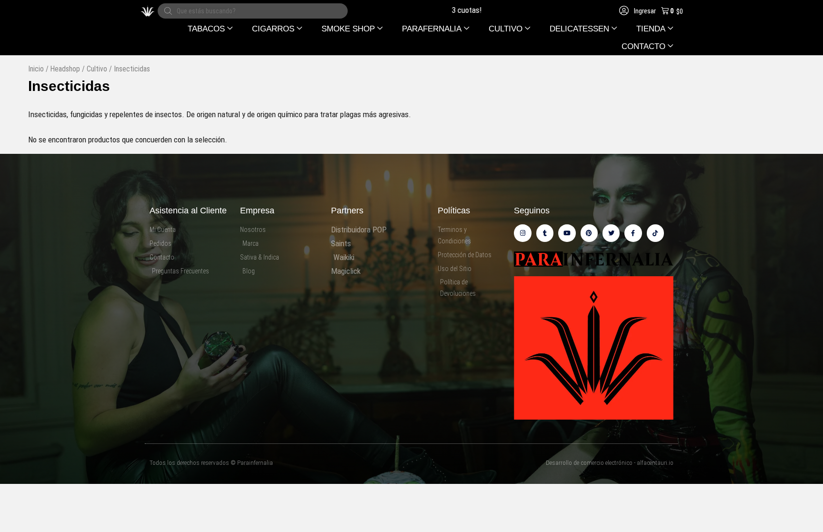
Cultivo (97, 68)
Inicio (36, 68)
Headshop (65, 68)
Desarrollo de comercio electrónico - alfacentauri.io (609, 462)
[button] (210, 29)
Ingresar (644, 11)
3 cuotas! (448, 10)
